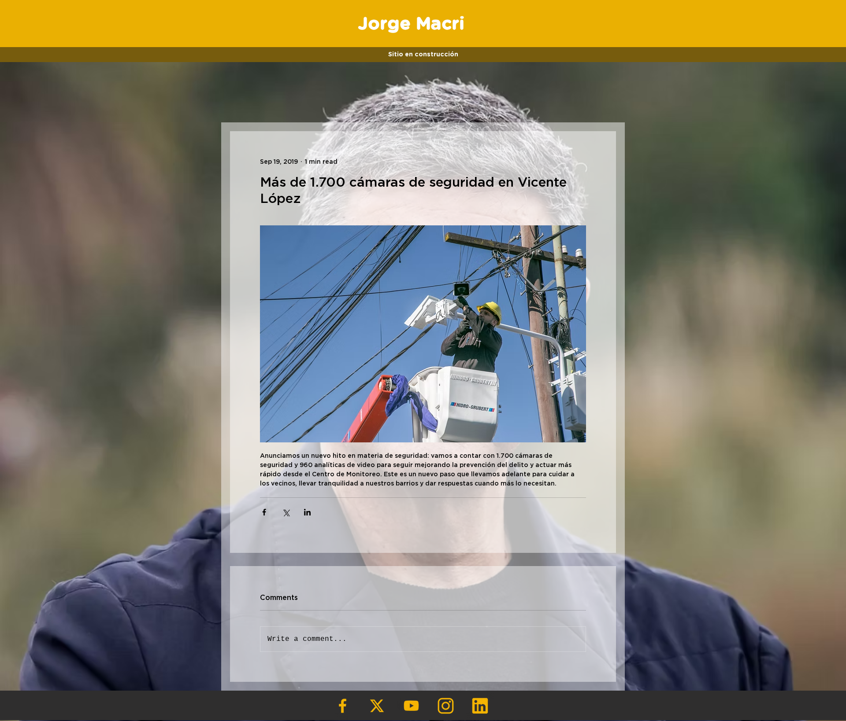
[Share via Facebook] (264, 512)
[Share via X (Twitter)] (286, 512)
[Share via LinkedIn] (307, 512)
